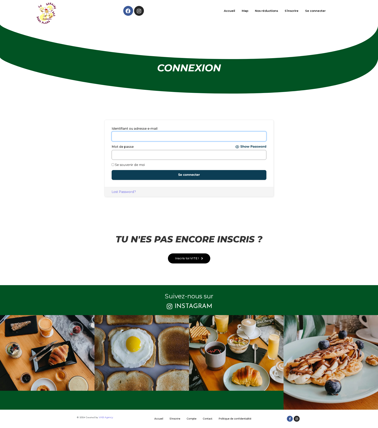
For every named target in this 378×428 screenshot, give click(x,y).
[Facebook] (128, 11)
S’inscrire (291, 11)
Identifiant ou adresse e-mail (135, 128)
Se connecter (315, 11)
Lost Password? (124, 192)
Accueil (229, 11)
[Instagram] (139, 11)
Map (245, 11)
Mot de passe (123, 146)
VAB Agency (106, 417)
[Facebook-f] (290, 419)
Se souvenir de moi (129, 165)
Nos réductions (266, 11)
